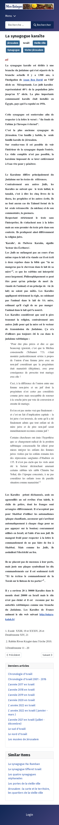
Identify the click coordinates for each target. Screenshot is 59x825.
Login (29, 815)
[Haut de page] (53, 819)
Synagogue (13, 50)
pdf (6, 59)
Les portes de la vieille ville (24, 783)
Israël (26, 43)
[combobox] (18, 25)
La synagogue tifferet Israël (24, 769)
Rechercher (44, 24)
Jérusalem (12, 43)
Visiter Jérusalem (34, 50)
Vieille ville (40, 43)
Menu (8, 15)
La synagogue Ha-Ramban (24, 764)
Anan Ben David (33, 79)
